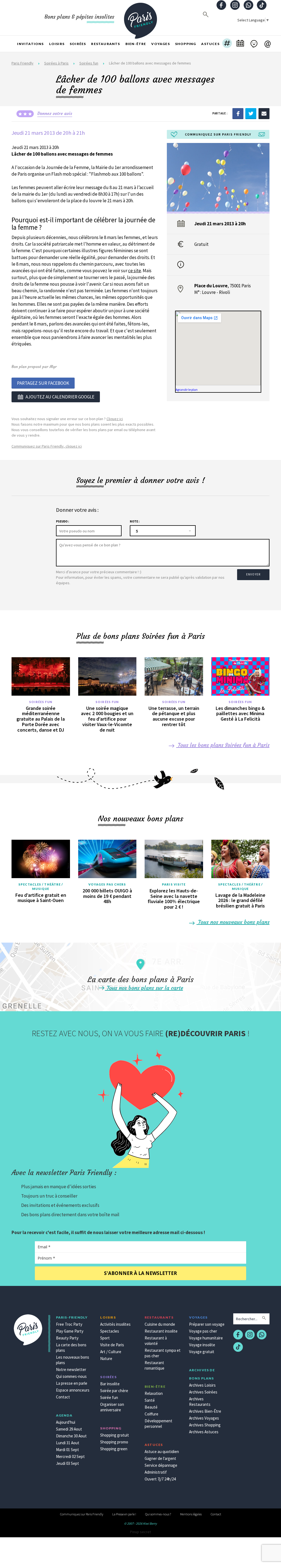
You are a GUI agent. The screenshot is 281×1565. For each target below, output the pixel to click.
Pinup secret (140, 1531)
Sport (105, 1338)
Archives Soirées (203, 1392)
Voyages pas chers (107, 884)
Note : (134, 521)
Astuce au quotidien (162, 1451)
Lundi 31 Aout (67, 1442)
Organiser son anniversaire (112, 1407)
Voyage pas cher (203, 1331)
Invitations (30, 44)
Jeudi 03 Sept (67, 1463)
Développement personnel (158, 1423)
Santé (150, 1400)
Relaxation (154, 1393)
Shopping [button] (185, 44)
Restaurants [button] (105, 44)
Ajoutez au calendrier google (60, 397)
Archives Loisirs (202, 1385)
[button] (227, 44)
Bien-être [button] (135, 44)
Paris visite (174, 884)
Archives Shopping (205, 1425)
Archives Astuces (203, 1431)
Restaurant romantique (154, 1365)
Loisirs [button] (56, 44)
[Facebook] (237, 113)
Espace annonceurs (72, 1390)
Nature (106, 1358)
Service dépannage (161, 1465)
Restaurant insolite (161, 1331)
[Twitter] (250, 113)
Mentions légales (191, 1514)
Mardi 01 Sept (67, 1449)
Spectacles (109, 1331)
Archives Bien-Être (205, 1411)
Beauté (151, 1407)
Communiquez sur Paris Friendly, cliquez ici (47, 446)
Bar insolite (110, 1383)
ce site (134, 271)
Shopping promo (114, 1442)
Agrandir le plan (187, 389)
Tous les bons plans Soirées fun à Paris (222, 744)
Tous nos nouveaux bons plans (232, 921)
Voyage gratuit (201, 1351)
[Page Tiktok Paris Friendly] (262, 5)
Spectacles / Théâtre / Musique (40, 886)
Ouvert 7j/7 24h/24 (160, 1479)
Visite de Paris (112, 1344)
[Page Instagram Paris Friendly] (235, 5)
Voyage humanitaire (206, 1338)
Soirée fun (109, 1397)
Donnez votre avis (54, 113)
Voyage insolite (202, 1344)
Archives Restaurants (199, 1401)
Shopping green (113, 1448)
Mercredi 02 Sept (70, 1456)
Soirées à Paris (56, 63)
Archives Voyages (204, 1418)
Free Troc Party (69, 1324)
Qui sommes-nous (71, 1376)
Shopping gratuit (114, 1435)
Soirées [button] (78, 44)
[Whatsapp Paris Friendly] (248, 5)
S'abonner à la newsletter (140, 1273)
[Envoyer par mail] (263, 113)
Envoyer (253, 574)
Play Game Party (69, 1331)
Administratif (156, 1472)
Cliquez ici (114, 418)
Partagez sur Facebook (43, 383)
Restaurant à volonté (156, 1340)
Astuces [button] (210, 44)
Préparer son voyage (206, 1324)
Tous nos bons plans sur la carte (144, 987)
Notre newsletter (71, 1369)
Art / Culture (110, 1351)
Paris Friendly (22, 63)
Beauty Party (67, 1338)
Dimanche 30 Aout (71, 1435)
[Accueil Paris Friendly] (140, 17)
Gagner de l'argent (160, 1458)
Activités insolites (115, 1324)
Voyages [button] (160, 44)
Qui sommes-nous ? (158, 1514)
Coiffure (151, 1414)
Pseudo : (62, 521)
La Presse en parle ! (124, 1514)
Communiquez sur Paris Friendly (81, 1514)
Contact (63, 1397)
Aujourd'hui (65, 1422)
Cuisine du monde (160, 1324)
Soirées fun (88, 63)
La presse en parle (71, 1383)
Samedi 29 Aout (69, 1429)
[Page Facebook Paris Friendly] (221, 5)
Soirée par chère (114, 1390)
